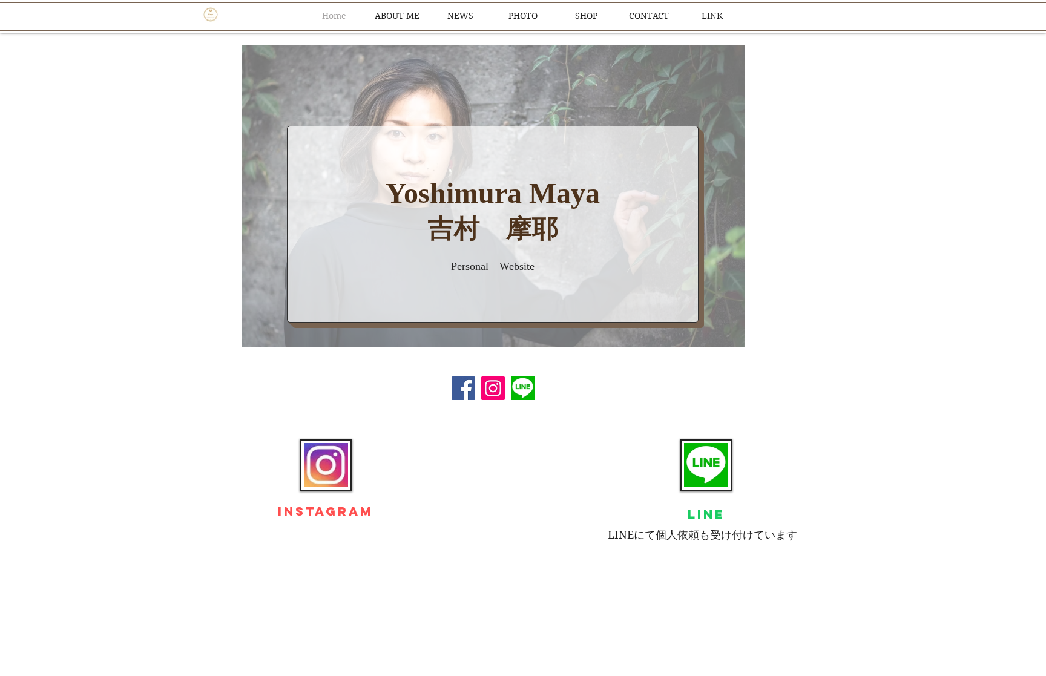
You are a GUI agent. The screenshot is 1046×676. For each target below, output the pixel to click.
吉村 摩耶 (493, 228)
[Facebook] (463, 388)
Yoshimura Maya (493, 193)
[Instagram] (493, 388)
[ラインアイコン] (523, 388)
